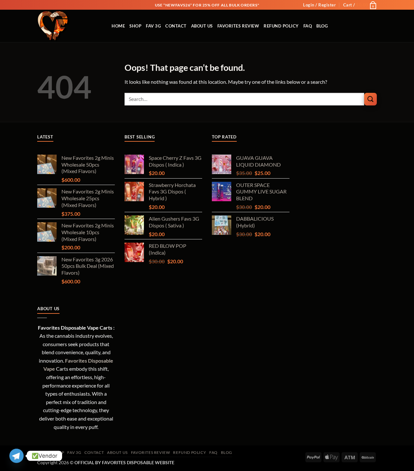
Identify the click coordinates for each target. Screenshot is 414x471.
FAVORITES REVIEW (238, 25)
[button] (319, 5)
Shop (135, 25)
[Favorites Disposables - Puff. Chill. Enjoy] (69, 26)
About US (202, 25)
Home (118, 25)
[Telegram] (16, 456)
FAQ (307, 25)
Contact (176, 25)
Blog (322, 25)
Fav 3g (153, 25)
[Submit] (370, 99)
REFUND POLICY (281, 25)
